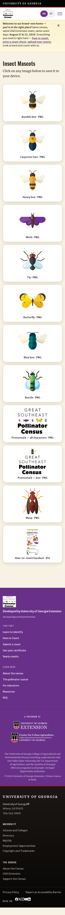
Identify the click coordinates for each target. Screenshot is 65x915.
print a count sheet (14, 41)
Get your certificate (14, 650)
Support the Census (14, 878)
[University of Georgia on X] (19, 899)
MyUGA (7, 840)
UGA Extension (11, 873)
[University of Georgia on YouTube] (26, 899)
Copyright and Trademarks (19, 850)
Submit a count (12, 644)
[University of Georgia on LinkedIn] (29, 899)
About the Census (13, 868)
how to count (40, 38)
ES (51, 13)
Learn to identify (13, 632)
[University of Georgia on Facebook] (16, 899)
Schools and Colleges (15, 830)
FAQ (5, 697)
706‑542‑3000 (12, 813)
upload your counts (39, 41)
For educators (11, 685)
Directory (8, 835)
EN (44, 13)
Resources (9, 691)
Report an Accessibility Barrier (43, 892)
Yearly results (11, 656)
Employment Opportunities (19, 845)
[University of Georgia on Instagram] (22, 899)
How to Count (11, 638)
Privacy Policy (11, 892)
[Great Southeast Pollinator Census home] (8, 13)
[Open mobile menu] (59, 13)
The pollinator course (15, 679)
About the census (13, 673)
